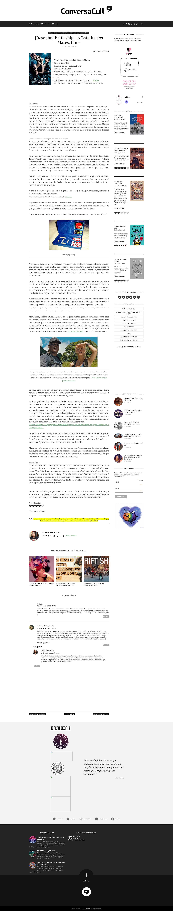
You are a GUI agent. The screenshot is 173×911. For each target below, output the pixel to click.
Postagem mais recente (37, 714)
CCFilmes (84, 519)
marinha (78, 521)
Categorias (40, 24)
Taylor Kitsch (93, 521)
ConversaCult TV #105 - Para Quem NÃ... (95, 584)
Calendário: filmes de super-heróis (128, 312)
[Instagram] (130, 297)
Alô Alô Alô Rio (129, 309)
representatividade (129, 337)
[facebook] (123, 297)
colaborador (129, 327)
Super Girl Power (129, 320)
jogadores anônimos (129, 330)
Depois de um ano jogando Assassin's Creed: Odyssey (133, 435)
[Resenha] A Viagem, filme (46, 851)
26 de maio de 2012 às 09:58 (50, 653)
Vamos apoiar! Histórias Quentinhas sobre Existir (132, 423)
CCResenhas (99, 519)
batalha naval (67, 519)
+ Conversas (53, 24)
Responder (106, 616)
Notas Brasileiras (128, 317)
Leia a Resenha (119, 132)
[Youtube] (134, 297)
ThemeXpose (87, 908)
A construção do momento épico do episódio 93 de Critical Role (133, 457)
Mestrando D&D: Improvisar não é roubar (133, 399)
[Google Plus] (138, 297)
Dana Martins (51, 532)
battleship (76, 519)
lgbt (129, 333)
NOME (128, 482)
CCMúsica (91, 519)
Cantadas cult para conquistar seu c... (65, 584)
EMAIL (128, 488)
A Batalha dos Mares (58, 33)
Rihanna (85, 521)
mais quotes (119, 778)
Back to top (86, 881)
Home (31, 24)
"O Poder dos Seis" (76, 331)
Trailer (96, 80)
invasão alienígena (59, 521)
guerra (50, 521)
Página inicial (69, 714)
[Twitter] (119, 297)
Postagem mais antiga (101, 714)
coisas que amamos (128, 323)
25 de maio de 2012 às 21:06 (46, 628)
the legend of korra (128, 340)
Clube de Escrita (74, 836)
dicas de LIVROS (73, 838)
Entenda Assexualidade (76, 840)
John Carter (69, 197)
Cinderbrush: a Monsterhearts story (133, 444)
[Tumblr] (127, 297)
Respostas (38, 647)
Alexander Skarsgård (78, 33)
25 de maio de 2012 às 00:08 (46, 606)
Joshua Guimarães (45, 626)
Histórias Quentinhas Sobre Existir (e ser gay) (133, 411)
